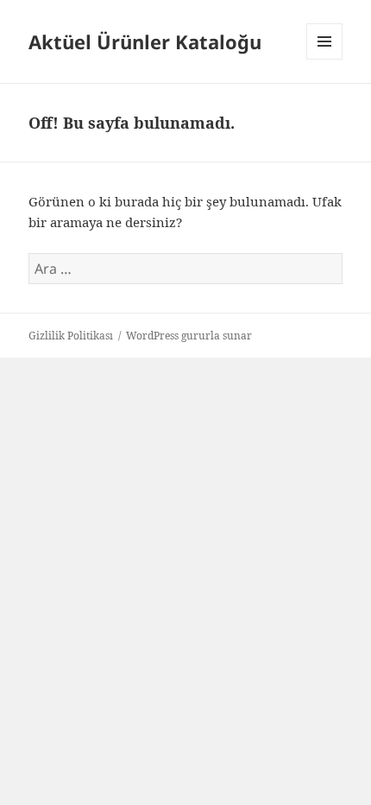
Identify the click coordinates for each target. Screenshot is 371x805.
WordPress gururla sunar (189, 335)
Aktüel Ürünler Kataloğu (144, 41)
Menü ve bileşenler (325, 59)
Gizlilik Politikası (70, 335)
